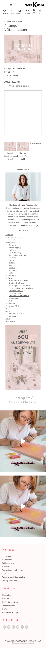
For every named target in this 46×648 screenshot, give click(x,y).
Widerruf (5, 566)
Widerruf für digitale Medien (13, 577)
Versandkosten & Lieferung (13, 570)
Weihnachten (10, 321)
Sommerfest (13, 270)
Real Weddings (14, 298)
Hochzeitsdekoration (16, 291)
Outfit (7, 308)
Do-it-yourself (10, 240)
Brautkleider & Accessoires (18, 280)
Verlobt (11, 301)
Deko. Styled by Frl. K (13, 237)
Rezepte (12, 263)
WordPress (23, 643)
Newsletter (19, 13)
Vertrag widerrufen (9, 580)
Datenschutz (7, 559)
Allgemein (9, 235)
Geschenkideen (10, 275)
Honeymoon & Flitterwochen (19, 296)
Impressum (6, 556)
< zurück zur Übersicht (13, 21)
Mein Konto (34, 13)
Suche (12, 13)
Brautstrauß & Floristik (17, 283)
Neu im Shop (10, 303)
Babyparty (12, 245)
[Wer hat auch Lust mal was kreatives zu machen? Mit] (23, 441)
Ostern (11, 260)
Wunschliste (4, 13)
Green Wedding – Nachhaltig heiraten (22, 288)
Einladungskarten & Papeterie (19, 285)
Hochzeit (8, 278)
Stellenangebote (8, 605)
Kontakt (27, 13)
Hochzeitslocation (15, 293)
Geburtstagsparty (15, 247)
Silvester (12, 268)
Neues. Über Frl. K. (12, 306)
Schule (11, 265)
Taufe (11, 273)
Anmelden (31, 643)
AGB (4, 573)
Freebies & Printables (16, 313)
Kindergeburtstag (15, 252)
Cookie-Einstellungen (10, 612)
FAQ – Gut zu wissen (10, 602)
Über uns (5, 598)
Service (8, 311)
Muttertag (12, 258)
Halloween (12, 250)
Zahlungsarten (8, 563)
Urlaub (7, 319)
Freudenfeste (10, 242)
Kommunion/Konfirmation (18, 255)
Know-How (12, 316)
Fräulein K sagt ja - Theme (26, 641)
